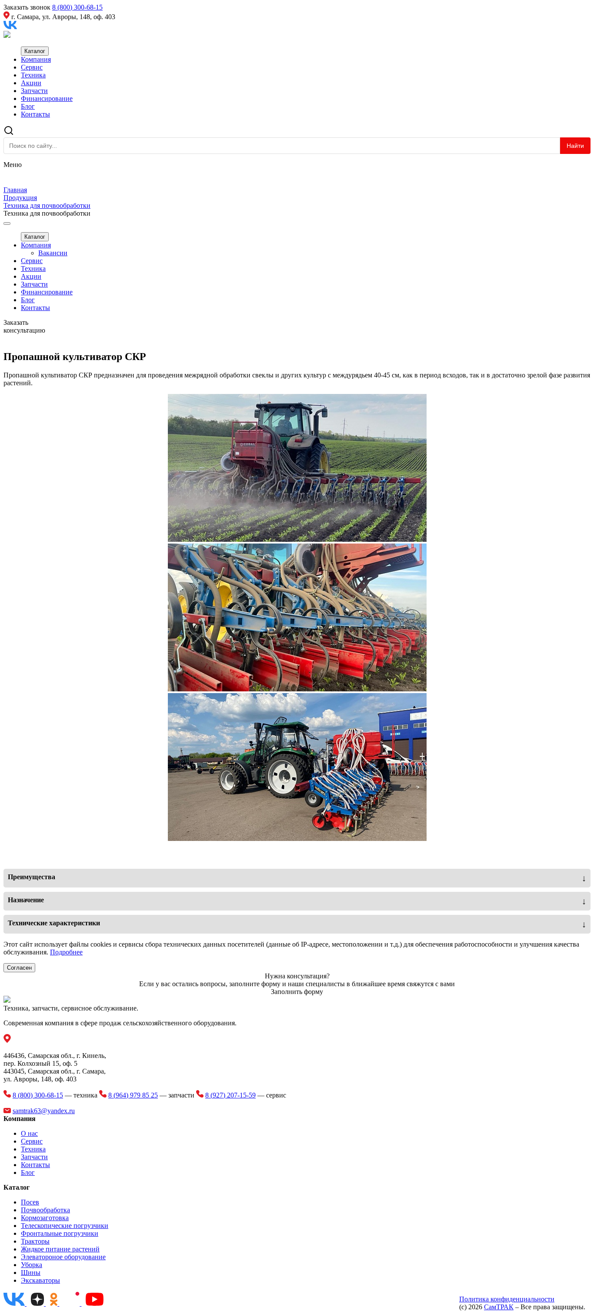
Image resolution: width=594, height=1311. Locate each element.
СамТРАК (499, 1307)
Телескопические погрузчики (64, 1225)
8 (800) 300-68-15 (77, 7)
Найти (575, 145)
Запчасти (34, 90)
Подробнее (66, 952)
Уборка (31, 1264)
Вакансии (52, 253)
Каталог (34, 51)
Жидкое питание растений (60, 1249)
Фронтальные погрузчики (59, 1233)
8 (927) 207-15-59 (230, 1095)
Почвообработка (45, 1210)
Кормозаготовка (45, 1217)
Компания (36, 59)
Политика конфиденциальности (506, 1299)
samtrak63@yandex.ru (44, 1110)
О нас (29, 1133)
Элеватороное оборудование (63, 1257)
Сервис (32, 67)
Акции (31, 83)
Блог (28, 106)
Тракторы (35, 1241)
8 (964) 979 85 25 (133, 1095)
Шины (30, 1272)
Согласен (19, 967)
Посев (30, 1202)
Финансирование (47, 98)
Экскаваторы (40, 1280)
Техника (33, 75)
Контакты (35, 114)
